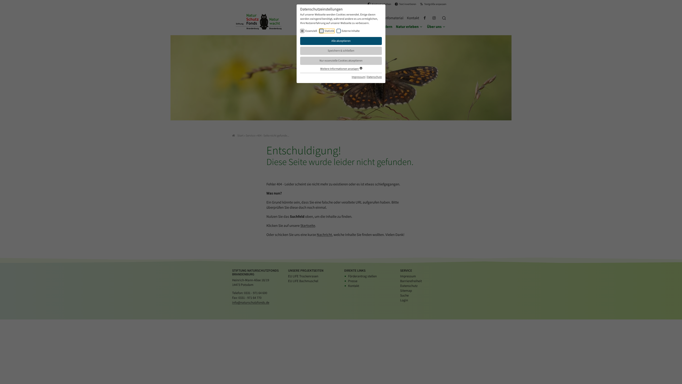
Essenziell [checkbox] (311, 31)
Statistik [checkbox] (329, 31)
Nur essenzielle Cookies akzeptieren (341, 61)
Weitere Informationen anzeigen (339, 69)
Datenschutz (374, 77)
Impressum (358, 77)
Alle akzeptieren (341, 41)
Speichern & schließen (341, 51)
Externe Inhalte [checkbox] (351, 31)
